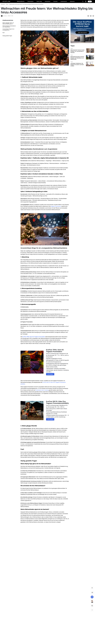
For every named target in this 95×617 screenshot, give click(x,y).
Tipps (72, 48)
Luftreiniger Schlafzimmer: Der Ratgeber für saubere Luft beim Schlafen (77, 64)
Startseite (3, 4)
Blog (7, 4)
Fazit (3, 32)
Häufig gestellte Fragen (7, 35)
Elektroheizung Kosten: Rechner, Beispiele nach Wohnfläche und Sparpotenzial (77, 58)
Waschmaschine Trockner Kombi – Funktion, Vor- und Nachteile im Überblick (78, 51)
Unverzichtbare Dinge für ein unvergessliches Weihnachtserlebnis (8, 30)
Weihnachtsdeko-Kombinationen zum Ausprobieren (9, 26)
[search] (82, 1)
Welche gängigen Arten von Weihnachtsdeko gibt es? (8, 23)
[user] (85, 1)
